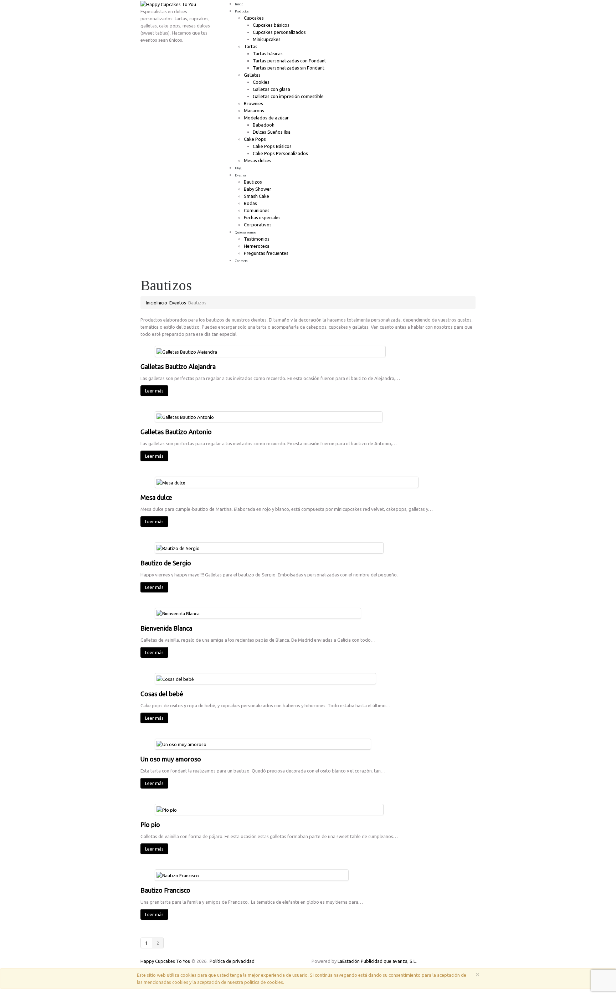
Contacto (241, 261)
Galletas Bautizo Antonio (176, 431)
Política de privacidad (232, 961)
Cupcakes (254, 17)
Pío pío (150, 824)
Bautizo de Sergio (165, 562)
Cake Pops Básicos (272, 146)
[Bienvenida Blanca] (178, 613)
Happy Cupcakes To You (165, 961)
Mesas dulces (257, 160)
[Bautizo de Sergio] (178, 547)
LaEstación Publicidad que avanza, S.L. (377, 961)
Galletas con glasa (271, 89)
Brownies (253, 103)
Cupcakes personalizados (279, 32)
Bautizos (253, 181)
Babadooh (263, 124)
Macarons (254, 110)
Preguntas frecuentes (266, 253)
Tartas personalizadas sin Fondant (288, 67)
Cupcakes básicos (271, 24)
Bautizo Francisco (165, 890)
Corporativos (258, 224)
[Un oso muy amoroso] (181, 743)
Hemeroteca (257, 245)
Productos (241, 11)
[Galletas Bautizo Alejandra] (186, 351)
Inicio (239, 4)
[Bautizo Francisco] (177, 874)
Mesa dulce (156, 497)
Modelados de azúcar (266, 117)
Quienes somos (245, 232)
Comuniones (257, 210)
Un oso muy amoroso (170, 759)
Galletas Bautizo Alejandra (178, 366)
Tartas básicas (268, 53)
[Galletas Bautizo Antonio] (185, 416)
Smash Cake (256, 196)
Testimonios (257, 238)
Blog (238, 168)
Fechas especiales (262, 217)
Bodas (250, 203)
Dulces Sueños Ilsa (272, 131)
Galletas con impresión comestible (288, 96)
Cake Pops (255, 139)
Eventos (240, 175)
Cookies (261, 81)
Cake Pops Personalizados (280, 153)
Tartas (250, 46)
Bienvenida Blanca (166, 628)
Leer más (154, 390)
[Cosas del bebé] (175, 678)
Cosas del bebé (161, 693)
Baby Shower (257, 188)
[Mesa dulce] (170, 481)
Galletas (252, 74)
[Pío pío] (166, 809)
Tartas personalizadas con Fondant (289, 60)
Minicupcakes (267, 39)
